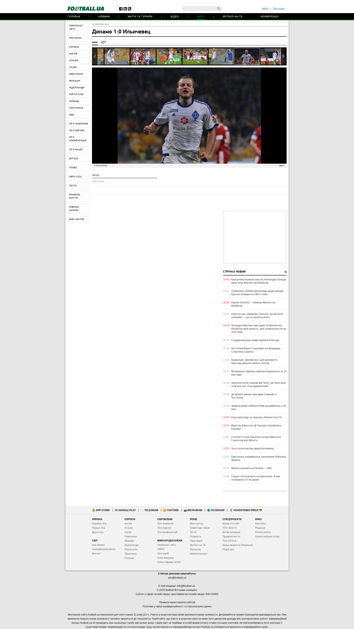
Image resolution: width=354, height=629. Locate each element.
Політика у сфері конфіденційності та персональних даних (177, 606)
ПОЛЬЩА (74, 101)
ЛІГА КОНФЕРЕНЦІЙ (77, 139)
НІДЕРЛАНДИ (77, 88)
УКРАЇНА (74, 47)
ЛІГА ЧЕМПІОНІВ (78, 124)
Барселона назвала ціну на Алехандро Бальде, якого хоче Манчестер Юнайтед (259, 281)
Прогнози (195, 549)
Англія (128, 523)
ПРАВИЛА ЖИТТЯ (74, 196)
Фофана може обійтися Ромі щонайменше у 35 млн (258, 407)
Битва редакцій (231, 532)
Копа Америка (165, 557)
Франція (129, 540)
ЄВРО (160, 549)
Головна (74, 16)
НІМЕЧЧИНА (76, 74)
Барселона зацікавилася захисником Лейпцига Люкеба (258, 458)
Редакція (260, 527)
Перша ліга (98, 527)
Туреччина (131, 553)
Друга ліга (97, 532)
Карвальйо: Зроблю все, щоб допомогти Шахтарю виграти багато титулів (254, 361)
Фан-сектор (196, 523)
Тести (193, 532)
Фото (201, 16)
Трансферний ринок (103, 549)
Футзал (96, 553)
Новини (104, 16)
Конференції (269, 16)
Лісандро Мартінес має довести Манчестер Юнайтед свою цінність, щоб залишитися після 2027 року (258, 328)
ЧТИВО (73, 168)
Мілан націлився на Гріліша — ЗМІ (251, 468)
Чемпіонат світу (166, 544)
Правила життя (231, 536)
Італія (128, 532)
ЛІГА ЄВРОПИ (77, 130)
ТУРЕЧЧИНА (76, 108)
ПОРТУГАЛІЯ (76, 94)
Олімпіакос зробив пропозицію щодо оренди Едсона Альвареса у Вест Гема (257, 293)
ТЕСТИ (73, 186)
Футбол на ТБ (232, 16)
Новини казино (198, 553)
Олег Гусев (98, 181)
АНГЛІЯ (73, 54)
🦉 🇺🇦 (246, 510)
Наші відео (196, 540)
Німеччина (131, 536)
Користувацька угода (267, 536)
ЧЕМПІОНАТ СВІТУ (76, 27)
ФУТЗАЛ (73, 159)
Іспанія (129, 527)
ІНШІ (71, 115)
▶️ (171, 510)
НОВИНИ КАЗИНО (74, 209)
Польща (129, 558)
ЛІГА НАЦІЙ (76, 149)
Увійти (265, 8)
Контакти (260, 523)
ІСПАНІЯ (73, 60)
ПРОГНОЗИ (75, 38)
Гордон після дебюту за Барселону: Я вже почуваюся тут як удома (255, 478)
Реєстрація (279, 8)
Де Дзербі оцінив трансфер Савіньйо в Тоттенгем (253, 396)
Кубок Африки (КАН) (169, 562)
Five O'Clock (229, 540)
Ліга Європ (163, 527)
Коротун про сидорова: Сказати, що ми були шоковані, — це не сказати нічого (257, 316)
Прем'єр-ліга (99, 523)
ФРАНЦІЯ (74, 81)
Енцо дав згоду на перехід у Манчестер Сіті (256, 417)
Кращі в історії (230, 523)
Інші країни (98, 544)
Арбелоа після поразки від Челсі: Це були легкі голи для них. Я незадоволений (258, 384)
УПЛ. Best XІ (229, 527)
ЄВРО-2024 (75, 177)
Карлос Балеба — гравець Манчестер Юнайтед (253, 304)
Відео (175, 16)
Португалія (131, 549)
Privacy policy (263, 532)
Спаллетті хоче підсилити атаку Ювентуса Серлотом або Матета (256, 439)
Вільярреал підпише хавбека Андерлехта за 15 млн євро (259, 373)
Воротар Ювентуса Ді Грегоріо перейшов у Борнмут (256, 427)
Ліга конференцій (167, 532)
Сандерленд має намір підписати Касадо (255, 340)
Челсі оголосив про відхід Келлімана (252, 448)
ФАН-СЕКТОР (76, 219)
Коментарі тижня (200, 527)
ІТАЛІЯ (73, 67)
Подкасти (195, 536)
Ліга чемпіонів (165, 523)
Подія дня (228, 549)
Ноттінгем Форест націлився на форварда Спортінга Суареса (255, 350)
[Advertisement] (255, 237)
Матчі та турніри (140, 16)
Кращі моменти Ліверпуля (237, 545)
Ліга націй (163, 553)
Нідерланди (131, 545)
